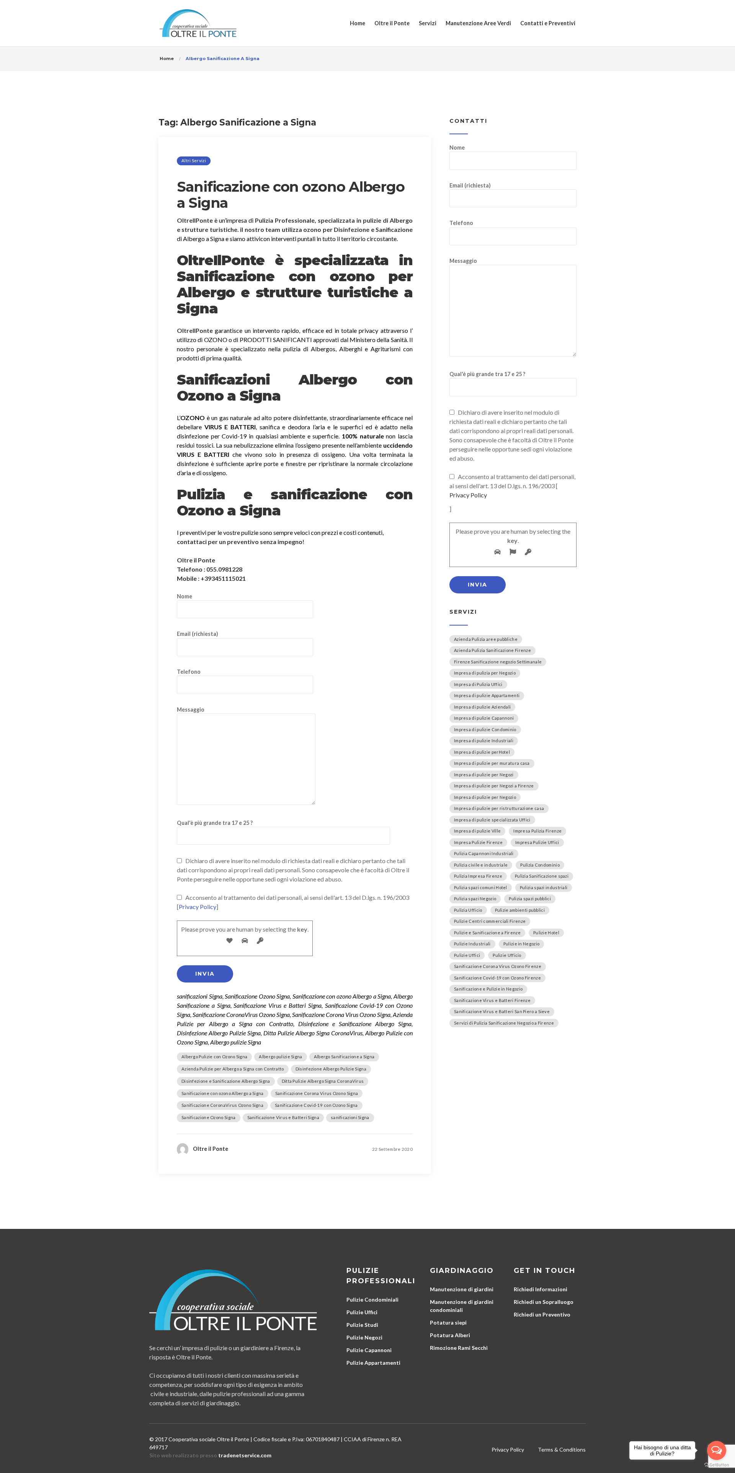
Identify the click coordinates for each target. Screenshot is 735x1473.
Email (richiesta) (197, 634)
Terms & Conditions (562, 1449)
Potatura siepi (448, 1322)
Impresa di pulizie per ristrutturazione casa (499, 808)
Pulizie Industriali (472, 943)
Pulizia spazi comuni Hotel (480, 887)
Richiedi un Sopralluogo (543, 1302)
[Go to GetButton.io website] (716, 1465)
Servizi (427, 23)
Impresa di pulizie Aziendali (482, 706)
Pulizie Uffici (467, 955)
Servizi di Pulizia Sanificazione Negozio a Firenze (504, 1022)
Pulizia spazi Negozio (475, 898)
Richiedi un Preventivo (542, 1314)
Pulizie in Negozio (521, 943)
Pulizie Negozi (364, 1337)
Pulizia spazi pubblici (530, 898)
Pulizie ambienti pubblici (520, 910)
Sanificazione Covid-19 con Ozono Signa (316, 1105)
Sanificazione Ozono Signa (208, 1117)
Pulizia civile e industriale (481, 864)
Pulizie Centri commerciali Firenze (490, 921)
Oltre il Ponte (392, 23)
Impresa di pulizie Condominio (485, 729)
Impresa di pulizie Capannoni (484, 717)
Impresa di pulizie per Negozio (485, 797)
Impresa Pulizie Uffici (537, 842)
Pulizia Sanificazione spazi (541, 875)
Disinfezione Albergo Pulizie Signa (331, 1068)
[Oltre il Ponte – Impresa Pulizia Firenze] (198, 23)
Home (357, 23)
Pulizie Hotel (546, 932)
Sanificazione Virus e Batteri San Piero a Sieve (502, 1011)
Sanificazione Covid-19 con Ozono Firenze (497, 977)
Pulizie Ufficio (507, 955)
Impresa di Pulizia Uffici (478, 684)
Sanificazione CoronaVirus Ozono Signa (222, 1105)
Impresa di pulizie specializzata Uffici (492, 819)
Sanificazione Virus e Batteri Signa (283, 1117)
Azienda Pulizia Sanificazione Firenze (492, 650)
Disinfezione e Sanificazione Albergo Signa (225, 1081)
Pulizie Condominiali (372, 1299)
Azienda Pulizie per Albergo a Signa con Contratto (232, 1068)
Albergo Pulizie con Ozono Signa (214, 1056)
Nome (184, 596)
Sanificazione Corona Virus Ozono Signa (316, 1093)
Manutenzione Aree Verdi (478, 23)
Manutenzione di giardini (461, 1289)
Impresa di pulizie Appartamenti (486, 695)
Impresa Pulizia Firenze (537, 830)
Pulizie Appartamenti (373, 1362)
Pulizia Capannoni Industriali (484, 853)
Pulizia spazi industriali (544, 887)
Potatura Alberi (450, 1335)
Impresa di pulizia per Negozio (485, 672)
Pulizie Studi (362, 1324)
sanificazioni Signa (350, 1117)
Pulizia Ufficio (468, 910)
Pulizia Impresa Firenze (478, 875)
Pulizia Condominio (539, 864)
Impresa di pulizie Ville (477, 830)
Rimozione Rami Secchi (459, 1347)
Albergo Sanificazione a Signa (344, 1056)
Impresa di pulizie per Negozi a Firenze (494, 785)
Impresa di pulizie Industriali (483, 740)
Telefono (189, 671)
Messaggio (190, 709)
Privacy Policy (197, 906)
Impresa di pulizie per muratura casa (492, 763)
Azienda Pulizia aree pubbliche (486, 639)
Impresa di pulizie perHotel (482, 752)
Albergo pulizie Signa (280, 1056)
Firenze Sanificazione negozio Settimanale (498, 661)
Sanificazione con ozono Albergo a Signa (291, 194)
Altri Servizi (193, 160)
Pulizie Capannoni (369, 1350)
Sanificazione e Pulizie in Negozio (488, 988)
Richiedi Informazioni (540, 1289)
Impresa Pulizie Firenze (478, 842)
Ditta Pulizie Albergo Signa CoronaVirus (323, 1081)
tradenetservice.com (244, 1455)
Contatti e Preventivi (547, 23)
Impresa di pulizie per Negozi (484, 774)
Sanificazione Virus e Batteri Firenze (492, 1000)
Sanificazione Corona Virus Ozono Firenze (497, 966)
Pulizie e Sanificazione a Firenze (487, 932)
